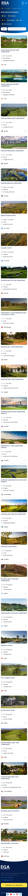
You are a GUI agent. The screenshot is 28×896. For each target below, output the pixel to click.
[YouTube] (10, 894)
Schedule (13, 16)
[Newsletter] (20, 894)
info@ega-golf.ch (7, 880)
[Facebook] (7, 894)
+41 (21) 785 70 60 (8, 877)
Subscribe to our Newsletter (14, 885)
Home (2, 8)
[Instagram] (17, 894)
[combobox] (4, 28)
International (7, 24)
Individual (12, 20)
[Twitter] (14, 894)
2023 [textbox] (3, 29)
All (4, 20)
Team (20, 20)
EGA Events (7, 8)
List (5, 16)
